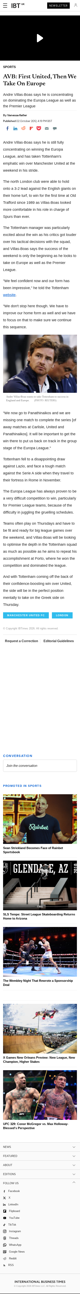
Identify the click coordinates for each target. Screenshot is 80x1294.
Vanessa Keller (17, 115)
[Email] (46, 128)
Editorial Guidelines (58, 641)
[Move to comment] (54, 128)
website (9, 295)
